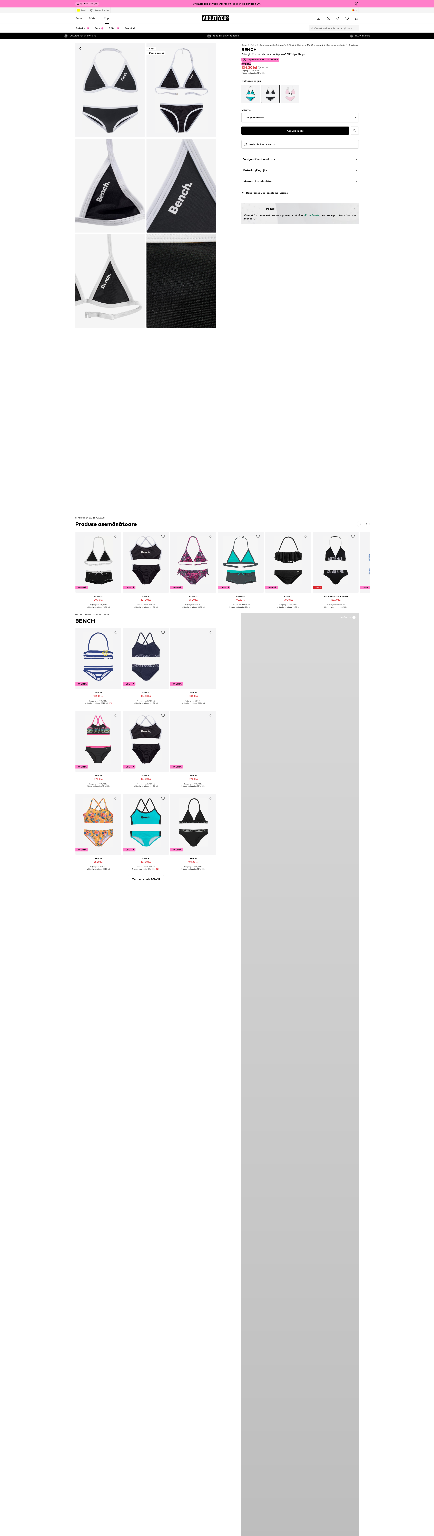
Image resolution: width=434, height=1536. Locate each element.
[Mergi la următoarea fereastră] (366, 524)
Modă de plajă (315, 45)
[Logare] (328, 18)
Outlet (83, 10)
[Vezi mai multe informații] (98, 609)
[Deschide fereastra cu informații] (357, 4)
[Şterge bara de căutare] (356, 28)
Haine (300, 45)
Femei (79, 18)
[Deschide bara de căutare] (311, 28)
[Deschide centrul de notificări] (338, 18)
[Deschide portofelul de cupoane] (319, 18)
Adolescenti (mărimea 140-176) (277, 45)
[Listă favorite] (347, 18)
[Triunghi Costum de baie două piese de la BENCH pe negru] (110, 186)
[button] (300, 117)
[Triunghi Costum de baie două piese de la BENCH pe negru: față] (110, 90)
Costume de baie (335, 45)
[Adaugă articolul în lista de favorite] (116, 536)
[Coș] (357, 18)
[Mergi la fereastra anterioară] (360, 524)
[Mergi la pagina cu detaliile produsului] (250, 94)
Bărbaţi (93, 18)
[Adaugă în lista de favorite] (355, 131)
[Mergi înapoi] (80, 48)
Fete (253, 45)
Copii (107, 18)
